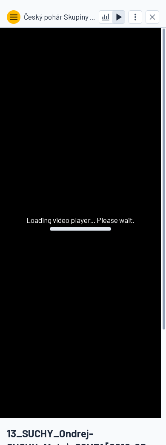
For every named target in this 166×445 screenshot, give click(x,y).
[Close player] (152, 17)
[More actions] (135, 17)
